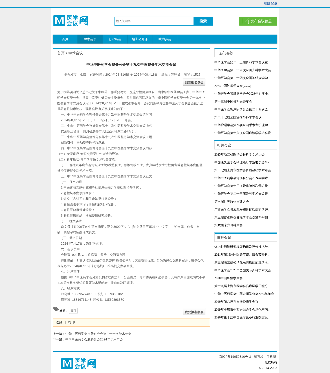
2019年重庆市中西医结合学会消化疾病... (242, 309)
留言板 (259, 356)
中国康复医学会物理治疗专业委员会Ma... (242, 162)
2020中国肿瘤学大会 (228, 278)
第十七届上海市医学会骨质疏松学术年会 (242, 170)
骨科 (73, 310)
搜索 (203, 21)
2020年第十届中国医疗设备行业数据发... (242, 317)
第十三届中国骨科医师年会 (233, 101)
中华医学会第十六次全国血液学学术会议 (242, 133)
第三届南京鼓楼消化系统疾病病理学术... (242, 262)
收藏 (59, 322)
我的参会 (164, 39)
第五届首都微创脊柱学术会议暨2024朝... (242, 217)
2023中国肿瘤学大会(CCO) (232, 86)
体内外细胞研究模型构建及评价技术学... (242, 246)
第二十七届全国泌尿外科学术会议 (238, 117)
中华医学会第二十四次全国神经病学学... (242, 78)
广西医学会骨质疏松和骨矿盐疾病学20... (242, 209)
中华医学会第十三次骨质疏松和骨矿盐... (242, 186)
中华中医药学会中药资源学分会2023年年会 (244, 294)
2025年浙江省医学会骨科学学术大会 (239, 154)
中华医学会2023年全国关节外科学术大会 (242, 270)
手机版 (271, 356)
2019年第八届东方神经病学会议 (236, 301)
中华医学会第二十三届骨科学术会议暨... (242, 62)
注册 (267, 3)
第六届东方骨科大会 (228, 225)
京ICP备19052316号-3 (235, 356)
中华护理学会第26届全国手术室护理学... (242, 125)
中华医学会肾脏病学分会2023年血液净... (242, 93)
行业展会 (115, 39)
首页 (65, 39)
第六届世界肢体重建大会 (231, 201)
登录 (274, 3)
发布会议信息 (261, 21)
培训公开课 (140, 39)
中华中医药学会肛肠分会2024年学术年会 (94, 339)
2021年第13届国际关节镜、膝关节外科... (242, 254)
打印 (71, 322)
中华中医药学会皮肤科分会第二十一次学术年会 (98, 334)
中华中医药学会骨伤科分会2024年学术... (242, 178)
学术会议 (90, 39)
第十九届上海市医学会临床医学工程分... (242, 286)
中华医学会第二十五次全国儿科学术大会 (242, 70)
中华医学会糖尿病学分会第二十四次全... (242, 109)
